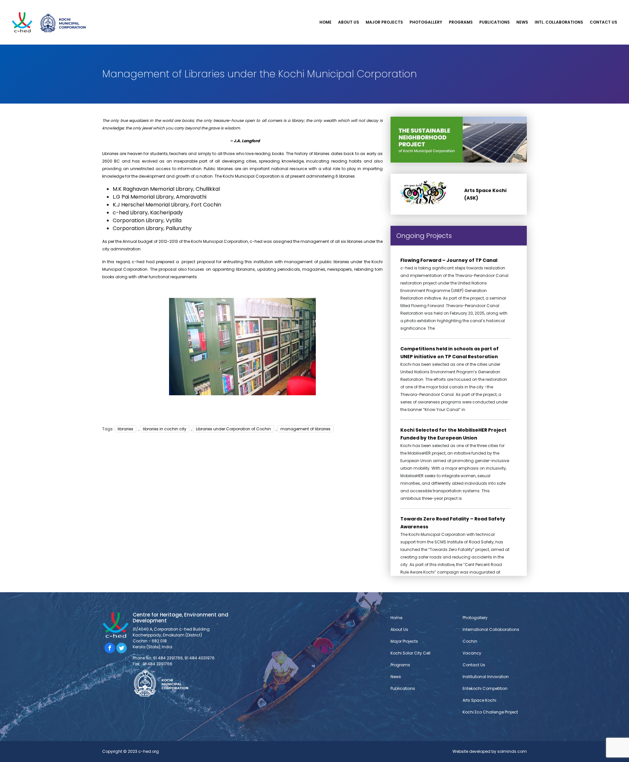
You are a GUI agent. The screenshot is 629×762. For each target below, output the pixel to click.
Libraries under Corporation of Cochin (233, 429)
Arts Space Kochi (479, 700)
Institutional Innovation (486, 676)
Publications (494, 22)
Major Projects (384, 22)
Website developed (471, 751)
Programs (461, 22)
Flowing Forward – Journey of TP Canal (448, 260)
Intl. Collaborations (559, 22)
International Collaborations (491, 629)
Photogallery (426, 22)
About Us (348, 22)
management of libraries (305, 429)
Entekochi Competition (485, 688)
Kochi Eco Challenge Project (490, 712)
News (522, 22)
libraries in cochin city (164, 429)
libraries (125, 429)
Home (325, 22)
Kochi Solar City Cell (410, 33)
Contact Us (603, 22)
